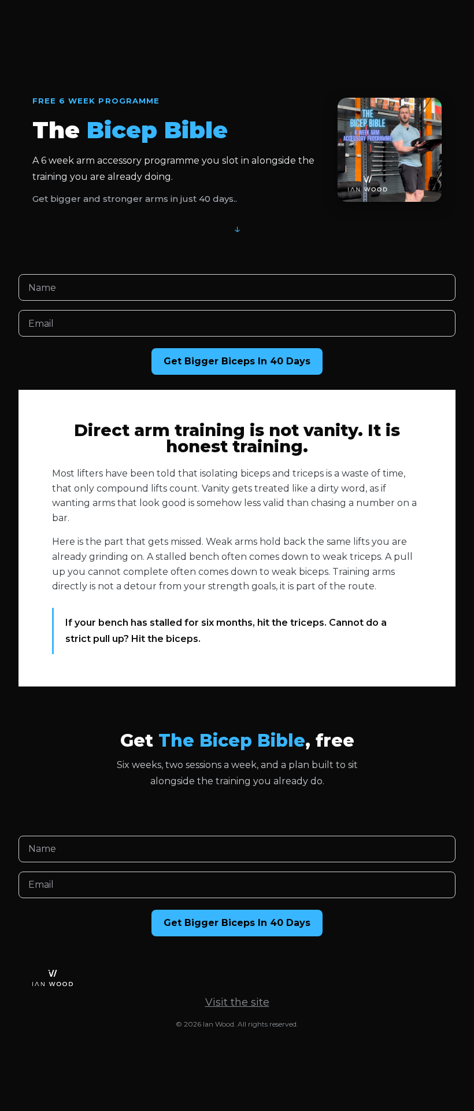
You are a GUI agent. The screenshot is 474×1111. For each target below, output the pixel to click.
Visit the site (237, 1002)
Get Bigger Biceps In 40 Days (237, 361)
